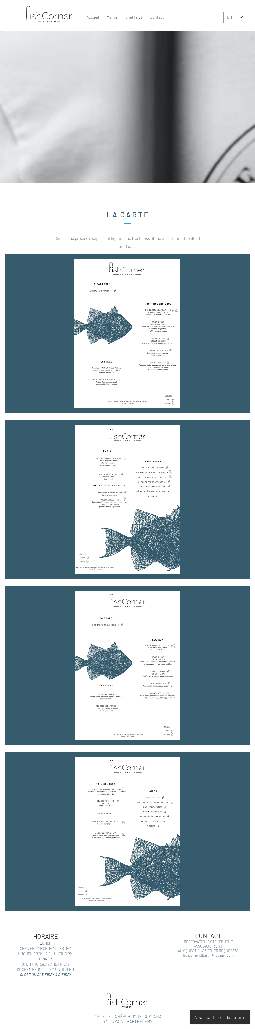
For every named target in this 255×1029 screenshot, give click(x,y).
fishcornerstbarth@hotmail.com (208, 955)
